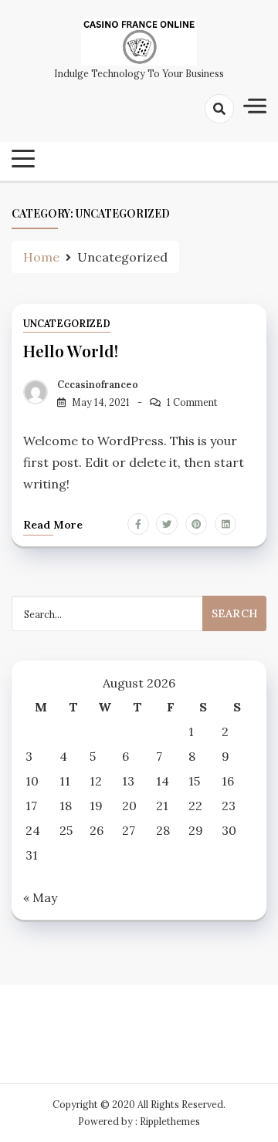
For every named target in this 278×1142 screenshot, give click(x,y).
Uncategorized (66, 323)
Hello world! (70, 350)
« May (40, 897)
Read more (53, 525)
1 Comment (192, 402)
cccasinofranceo (97, 384)
